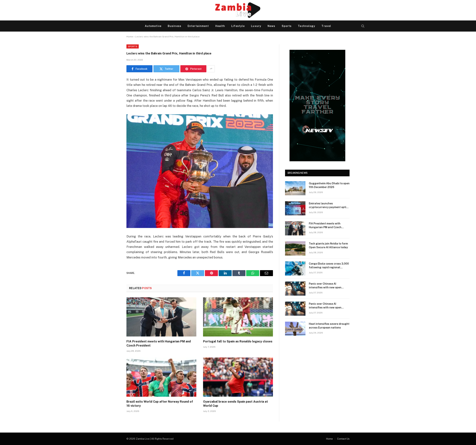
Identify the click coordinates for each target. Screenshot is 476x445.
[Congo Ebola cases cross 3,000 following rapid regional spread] (295, 268)
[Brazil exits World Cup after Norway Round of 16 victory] (161, 377)
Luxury (256, 26)
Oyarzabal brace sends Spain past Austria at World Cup (235, 403)
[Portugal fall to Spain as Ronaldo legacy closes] (238, 317)
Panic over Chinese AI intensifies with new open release (325, 285)
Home (129, 36)
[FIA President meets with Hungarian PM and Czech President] (161, 317)
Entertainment (198, 26)
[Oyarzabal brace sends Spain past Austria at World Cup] (238, 377)
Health (220, 26)
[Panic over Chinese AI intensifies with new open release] (295, 288)
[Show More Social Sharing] (211, 68)
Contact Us (343, 438)
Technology (306, 26)
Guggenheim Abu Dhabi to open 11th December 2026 (329, 185)
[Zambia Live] (238, 10)
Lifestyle (238, 26)
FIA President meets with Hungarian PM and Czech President (158, 343)
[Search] (362, 26)
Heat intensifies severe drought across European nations (329, 325)
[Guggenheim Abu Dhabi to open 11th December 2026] (295, 188)
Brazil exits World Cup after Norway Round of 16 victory (159, 403)
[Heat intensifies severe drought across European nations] (295, 329)
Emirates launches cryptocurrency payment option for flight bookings (329, 205)
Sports (287, 26)
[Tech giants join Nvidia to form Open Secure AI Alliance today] (295, 248)
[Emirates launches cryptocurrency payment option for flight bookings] (295, 208)
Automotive (153, 26)
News (271, 26)
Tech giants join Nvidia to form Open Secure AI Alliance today (328, 245)
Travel (326, 26)
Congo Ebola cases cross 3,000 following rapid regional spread (329, 265)
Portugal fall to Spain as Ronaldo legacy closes (237, 341)
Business (174, 26)
